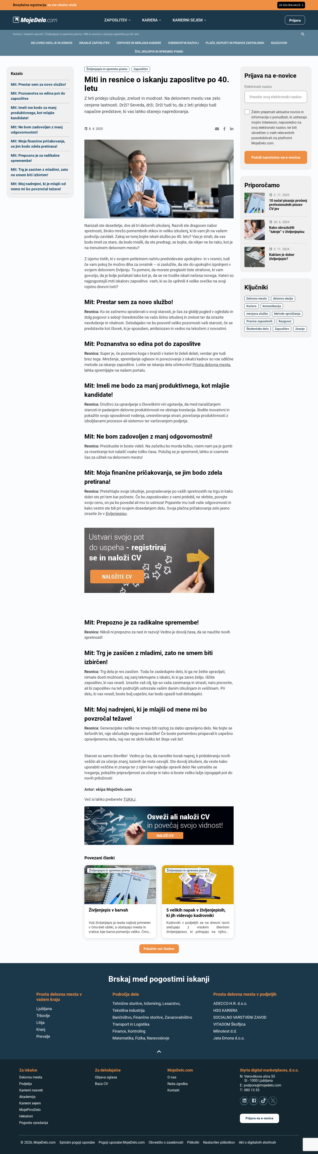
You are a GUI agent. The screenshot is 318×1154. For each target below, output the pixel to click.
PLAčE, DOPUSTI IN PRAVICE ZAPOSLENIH (235, 43)
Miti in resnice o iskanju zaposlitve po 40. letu (111, 34)
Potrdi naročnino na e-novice (275, 157)
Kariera (251, 306)
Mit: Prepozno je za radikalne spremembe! (35, 158)
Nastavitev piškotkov (219, 1142)
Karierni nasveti (33, 34)
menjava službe (257, 313)
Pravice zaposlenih (259, 321)
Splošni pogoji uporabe (77, 1142)
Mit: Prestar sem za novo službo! (38, 84)
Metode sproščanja (287, 313)
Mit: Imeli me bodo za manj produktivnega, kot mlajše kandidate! (33, 113)
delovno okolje (283, 298)
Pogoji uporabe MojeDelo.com (122, 1142)
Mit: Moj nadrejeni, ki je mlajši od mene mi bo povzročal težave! (38, 186)
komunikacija (272, 306)
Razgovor (285, 321)
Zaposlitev (140, 69)
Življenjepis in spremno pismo (63, 34)
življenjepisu (116, 513)
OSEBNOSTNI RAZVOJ (183, 43)
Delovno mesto (256, 298)
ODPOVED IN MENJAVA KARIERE (139, 43)
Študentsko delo (257, 329)
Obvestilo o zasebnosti (166, 1142)
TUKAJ (129, 799)
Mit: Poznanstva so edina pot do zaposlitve (38, 96)
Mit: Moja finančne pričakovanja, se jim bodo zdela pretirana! (38, 144)
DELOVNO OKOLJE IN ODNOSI (51, 43)
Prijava (295, 20)
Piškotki (193, 1142)
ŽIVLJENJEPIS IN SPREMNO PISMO (159, 51)
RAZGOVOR (279, 43)
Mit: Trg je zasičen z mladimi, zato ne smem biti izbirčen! (39, 172)
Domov (17, 34)
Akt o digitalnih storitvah (257, 1142)
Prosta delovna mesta (211, 364)
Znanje (300, 329)
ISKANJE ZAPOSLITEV (94, 43)
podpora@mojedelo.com (262, 1085)
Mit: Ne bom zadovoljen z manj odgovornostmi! (37, 129)
